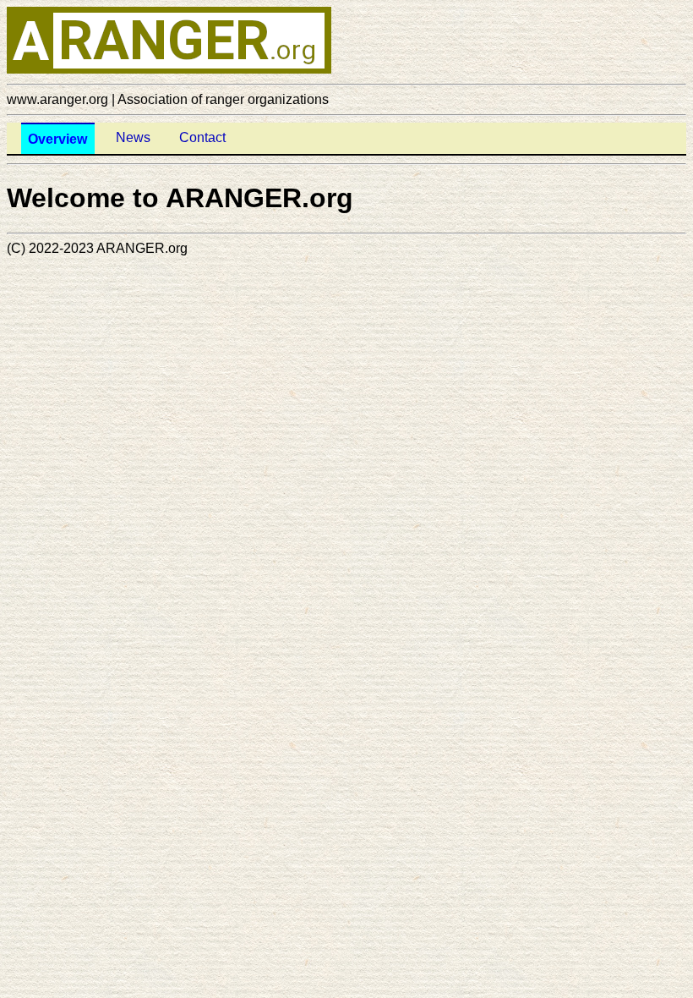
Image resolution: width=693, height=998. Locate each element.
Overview (57, 139)
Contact (202, 137)
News (133, 137)
